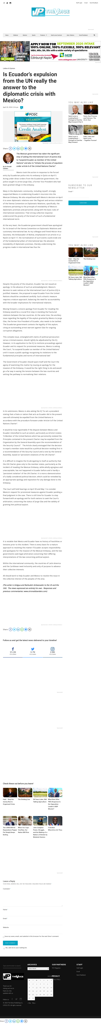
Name (5, 909)
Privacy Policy (56, 979)
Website (6, 927)
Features (42, 35)
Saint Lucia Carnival (56, 35)
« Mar (29, 1003)
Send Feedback (94, 3)
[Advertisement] (58, 23)
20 (47, 991)
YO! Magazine (56, 968)
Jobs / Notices (70, 35)
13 (47, 987)
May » (34, 1003)
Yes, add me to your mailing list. (16, 948)
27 (47, 994)
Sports (33, 35)
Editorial (15, 35)
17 (36, 991)
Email (85, 3)
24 (36, 994)
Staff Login (79, 3)
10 (36, 987)
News (6, 35)
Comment (7, 889)
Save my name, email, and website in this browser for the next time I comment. (32, 936)
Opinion (25, 35)
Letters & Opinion (9, 68)
